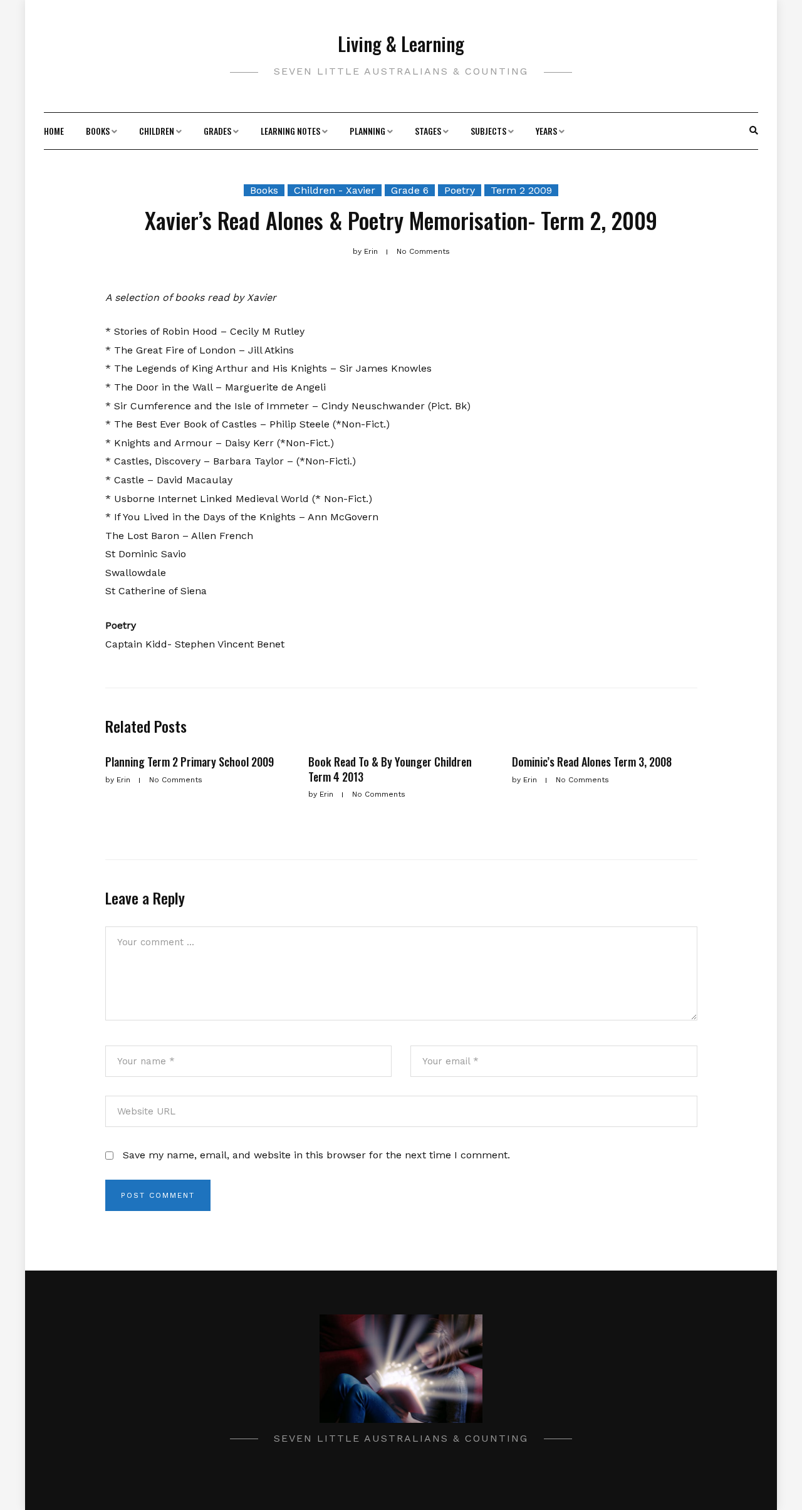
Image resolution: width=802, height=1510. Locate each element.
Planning (367, 130)
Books (98, 130)
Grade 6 (410, 190)
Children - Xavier (334, 190)
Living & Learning (401, 43)
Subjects (488, 130)
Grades (217, 130)
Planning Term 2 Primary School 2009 (189, 761)
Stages (428, 130)
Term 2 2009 (521, 190)
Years (546, 130)
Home (54, 130)
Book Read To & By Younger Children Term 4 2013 (390, 768)
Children (156, 130)
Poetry (459, 190)
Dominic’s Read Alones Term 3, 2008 (592, 761)
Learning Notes (290, 130)
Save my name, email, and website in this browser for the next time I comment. (316, 1155)
